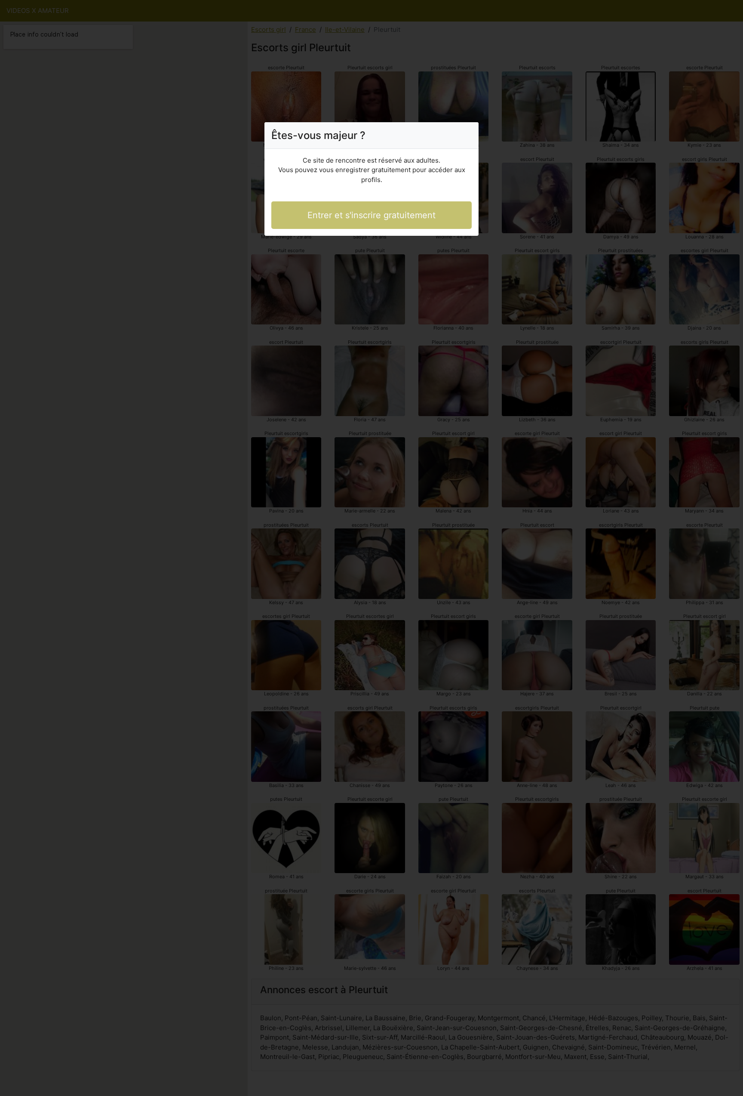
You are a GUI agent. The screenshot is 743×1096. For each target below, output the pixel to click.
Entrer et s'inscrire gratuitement (371, 215)
